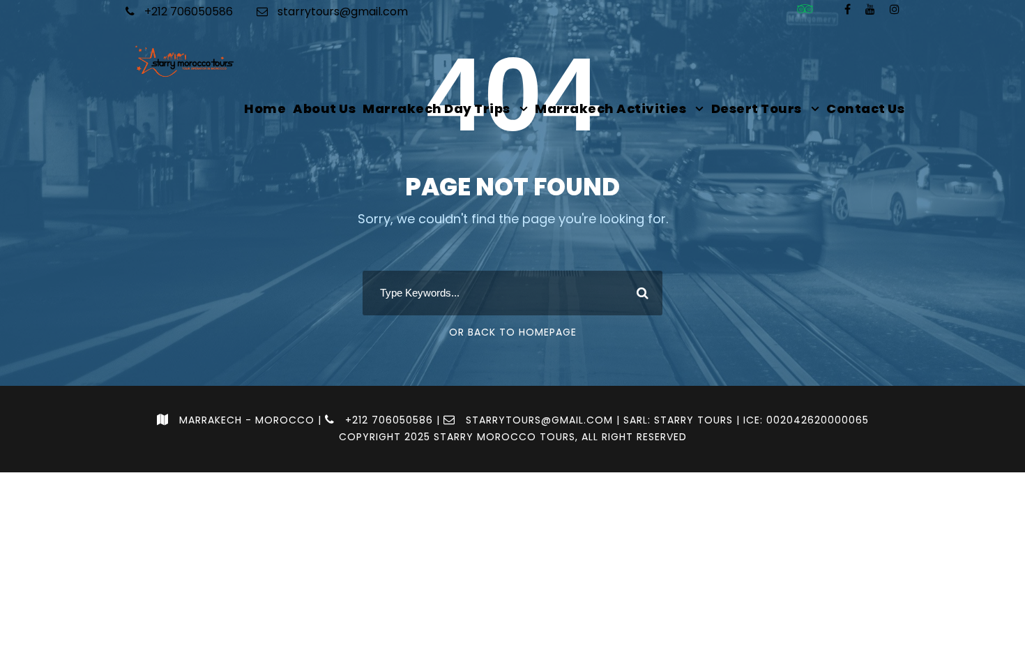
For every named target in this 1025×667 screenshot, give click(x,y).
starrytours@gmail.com (343, 11)
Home (265, 108)
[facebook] (847, 9)
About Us (324, 108)
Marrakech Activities (610, 108)
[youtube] (870, 9)
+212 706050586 (187, 11)
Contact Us (865, 108)
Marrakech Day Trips (436, 108)
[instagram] (894, 9)
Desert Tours (756, 108)
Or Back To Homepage (513, 332)
